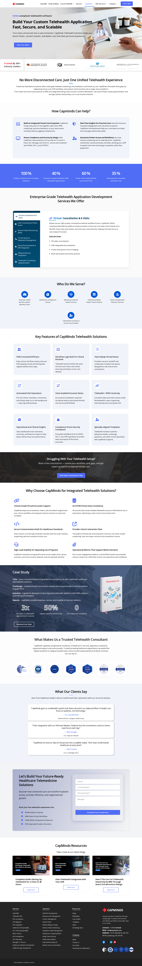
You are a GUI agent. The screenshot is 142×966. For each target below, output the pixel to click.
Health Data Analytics (49, 939)
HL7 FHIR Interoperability (20, 931)
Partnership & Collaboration (81, 948)
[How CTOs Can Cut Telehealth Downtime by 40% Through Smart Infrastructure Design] (110, 865)
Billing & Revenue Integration (24, 254)
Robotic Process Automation (52, 945)
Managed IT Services (19, 942)
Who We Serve (100, 4)
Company (112, 4)
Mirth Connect (17, 933)
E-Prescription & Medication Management (27, 239)
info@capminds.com (114, 930)
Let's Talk (126, 4)
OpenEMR (43, 4)
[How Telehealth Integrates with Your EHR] (70, 865)
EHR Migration (17, 922)
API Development (18, 936)
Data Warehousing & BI (50, 942)
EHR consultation (18, 919)
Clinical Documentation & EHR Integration (27, 246)
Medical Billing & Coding (50, 925)
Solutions (88, 4)
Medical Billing (54, 4)
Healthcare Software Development (23, 945)
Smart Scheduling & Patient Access (27, 224)
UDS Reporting (17, 939)
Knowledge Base (77, 928)
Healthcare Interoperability (21, 928)
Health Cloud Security (49, 936)
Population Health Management (52, 931)
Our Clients (75, 945)
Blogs (74, 913)
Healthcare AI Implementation (52, 933)
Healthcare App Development (22, 948)
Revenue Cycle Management (51, 916)
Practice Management (49, 919)
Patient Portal (47, 922)
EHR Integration (17, 925)
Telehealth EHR (17, 916)
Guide (74, 925)
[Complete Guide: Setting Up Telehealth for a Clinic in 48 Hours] (31, 865)
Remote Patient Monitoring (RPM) (28, 231)
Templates (75, 922)
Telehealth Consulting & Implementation (27, 261)
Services (79, 4)
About (74, 939)
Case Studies (76, 919)
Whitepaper (76, 916)
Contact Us (75, 942)
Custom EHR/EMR (66, 4)
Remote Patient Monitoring (51, 928)
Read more (31, 890)
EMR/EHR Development (50, 913)
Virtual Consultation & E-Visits (28, 216)
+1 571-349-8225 (115, 928)
